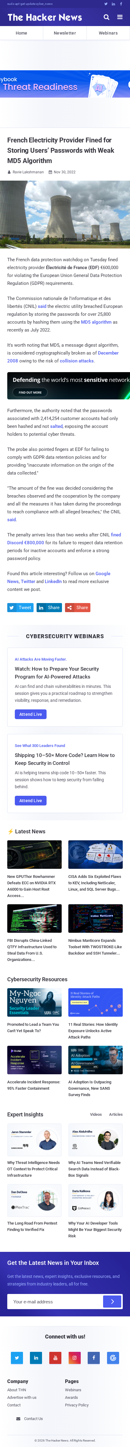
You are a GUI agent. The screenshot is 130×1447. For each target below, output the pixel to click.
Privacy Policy (77, 1405)
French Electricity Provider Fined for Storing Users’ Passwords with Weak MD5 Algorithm (60, 150)
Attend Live (30, 714)
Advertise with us (22, 1397)
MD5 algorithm (96, 322)
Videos (96, 1114)
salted (56, 426)
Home (22, 33)
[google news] (113, 1358)
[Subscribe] (112, 1301)
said (42, 306)
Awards (71, 1397)
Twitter (28, 581)
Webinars (108, 33)
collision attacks (77, 361)
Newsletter (65, 33)
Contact (14, 1405)
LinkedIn (53, 581)
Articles (116, 1114)
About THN (16, 1390)
